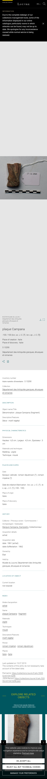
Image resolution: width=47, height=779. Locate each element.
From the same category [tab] (24, 707)
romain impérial (9, 646)
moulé (5, 630)
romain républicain (25, 646)
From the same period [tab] (24, 705)
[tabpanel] (23, 742)
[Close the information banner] (43, 23)
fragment (22, 614)
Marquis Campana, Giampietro (15, 527)
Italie (4, 654)
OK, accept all (23, 761)
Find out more (28, 753)
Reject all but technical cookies (23, 767)
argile (4, 622)
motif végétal (7, 638)
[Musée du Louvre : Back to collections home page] (23, 4)
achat (4, 606)
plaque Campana (9, 614)
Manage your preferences (23, 773)
